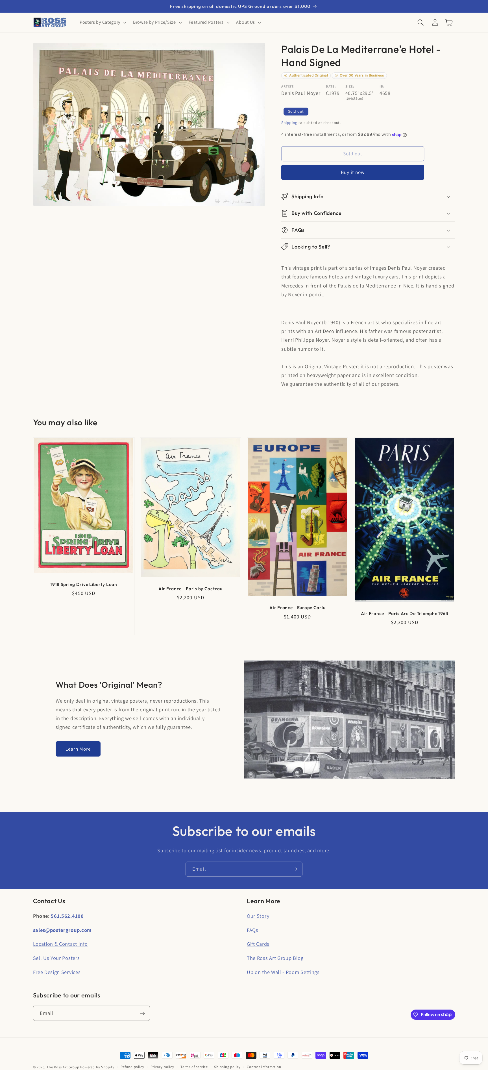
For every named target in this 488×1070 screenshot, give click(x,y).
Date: (331, 86)
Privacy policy (162, 1066)
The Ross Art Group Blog (275, 957)
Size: (349, 86)
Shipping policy (227, 1066)
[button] (102, 22)
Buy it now (353, 172)
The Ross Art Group (63, 1067)
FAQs (252, 930)
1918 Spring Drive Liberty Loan (83, 584)
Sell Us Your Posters (56, 957)
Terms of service (194, 1066)
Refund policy (132, 1066)
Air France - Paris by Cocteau (190, 588)
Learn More (78, 749)
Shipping (289, 122)
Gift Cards (258, 943)
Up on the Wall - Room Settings (283, 972)
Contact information (264, 1066)
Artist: (288, 86)
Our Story (258, 915)
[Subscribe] (295, 869)
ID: (382, 86)
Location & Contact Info (60, 943)
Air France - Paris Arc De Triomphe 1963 (404, 613)
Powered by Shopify (97, 1067)
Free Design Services (57, 972)
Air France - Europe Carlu (297, 607)
